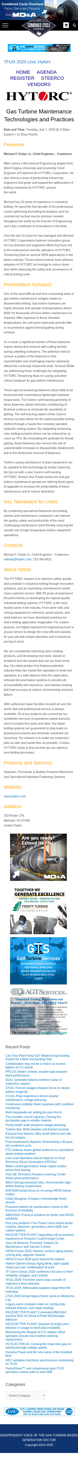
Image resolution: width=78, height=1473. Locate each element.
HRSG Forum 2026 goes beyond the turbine (35, 1259)
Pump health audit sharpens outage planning (35, 1125)
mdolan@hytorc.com (17, 559)
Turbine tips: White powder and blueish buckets (37, 1129)
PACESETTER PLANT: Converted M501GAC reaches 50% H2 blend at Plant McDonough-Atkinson (36, 1316)
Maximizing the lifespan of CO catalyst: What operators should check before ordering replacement (35, 1336)
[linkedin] (66, 25)
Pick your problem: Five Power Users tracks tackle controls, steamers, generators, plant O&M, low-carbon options (39, 1226)
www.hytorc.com (15, 796)
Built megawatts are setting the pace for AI (33, 1112)
